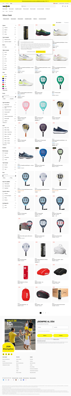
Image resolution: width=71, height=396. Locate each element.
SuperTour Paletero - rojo (39, 282)
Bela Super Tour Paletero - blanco (57, 259)
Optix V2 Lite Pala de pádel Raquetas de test (42, 189)
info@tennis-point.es (56, 339)
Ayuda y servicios (18, 359)
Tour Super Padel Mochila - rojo (23, 304)
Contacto (31, 361)
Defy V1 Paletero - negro (56, 282)
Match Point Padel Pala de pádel (57, 165)
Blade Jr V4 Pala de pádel (56, 92)
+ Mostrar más (4, 69)
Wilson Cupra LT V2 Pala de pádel (40, 140)
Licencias (3, 361)
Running (7, 3)
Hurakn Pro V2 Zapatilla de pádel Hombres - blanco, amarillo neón (59, 68)
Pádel (6, 11)
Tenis (3, 3)
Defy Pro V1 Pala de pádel (22, 140)
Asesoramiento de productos (34, 370)
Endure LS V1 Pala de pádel (22, 213)
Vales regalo (67, 3)
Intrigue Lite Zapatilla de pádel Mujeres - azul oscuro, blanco (59, 141)
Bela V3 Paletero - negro (39, 304)
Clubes (17, 370)
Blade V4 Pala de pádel (38, 92)
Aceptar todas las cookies (40, 51)
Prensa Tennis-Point (33, 372)
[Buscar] (22, 6)
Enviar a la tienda (18, 372)
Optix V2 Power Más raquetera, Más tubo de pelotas (25, 236)
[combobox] (38, 6)
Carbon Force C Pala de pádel (40, 165)
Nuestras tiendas (61, 3)
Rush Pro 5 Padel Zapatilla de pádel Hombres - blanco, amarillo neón (25, 93)
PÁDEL (11, 3)
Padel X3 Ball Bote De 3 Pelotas (23, 282)
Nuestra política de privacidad (41, 340)
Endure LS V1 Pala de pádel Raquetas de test (25, 189)
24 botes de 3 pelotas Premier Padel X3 (58, 304)
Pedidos (17, 361)
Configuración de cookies (31, 51)
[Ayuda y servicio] (63, 6)
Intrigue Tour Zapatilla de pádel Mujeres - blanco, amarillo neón (26, 68)
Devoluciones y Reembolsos (34, 368)
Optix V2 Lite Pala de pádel (22, 259)
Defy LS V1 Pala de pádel (56, 117)
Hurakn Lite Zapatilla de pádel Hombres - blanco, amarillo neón (43, 68)
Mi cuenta (31, 359)
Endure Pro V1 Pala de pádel (56, 213)
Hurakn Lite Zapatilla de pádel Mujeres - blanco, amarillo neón (60, 43)
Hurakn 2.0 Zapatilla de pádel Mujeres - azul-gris (26, 165)
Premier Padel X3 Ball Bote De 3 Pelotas (41, 259)
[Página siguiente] (48, 313)
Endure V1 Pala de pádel (39, 213)
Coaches (17, 368)
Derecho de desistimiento (6, 359)
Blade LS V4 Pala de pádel (22, 117)
